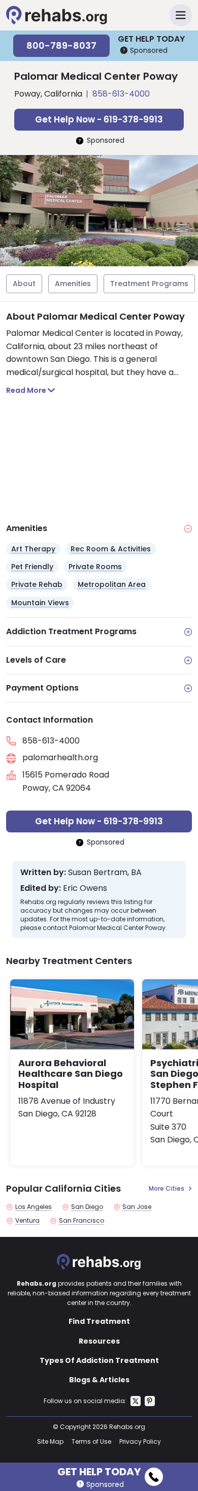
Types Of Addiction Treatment (99, 1360)
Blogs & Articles (99, 1380)
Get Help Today (99, 1470)
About (24, 283)
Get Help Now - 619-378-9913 (99, 119)
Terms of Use (91, 1441)
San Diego (87, 1207)
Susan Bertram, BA (105, 872)
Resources (99, 1341)
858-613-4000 (121, 94)
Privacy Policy (140, 1441)
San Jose (136, 1207)
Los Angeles (33, 1207)
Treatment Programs (149, 283)
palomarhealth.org (60, 757)
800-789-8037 (61, 45)
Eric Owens (85, 888)
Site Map (50, 1441)
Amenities (73, 283)
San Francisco (81, 1221)
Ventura (27, 1221)
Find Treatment (99, 1321)
